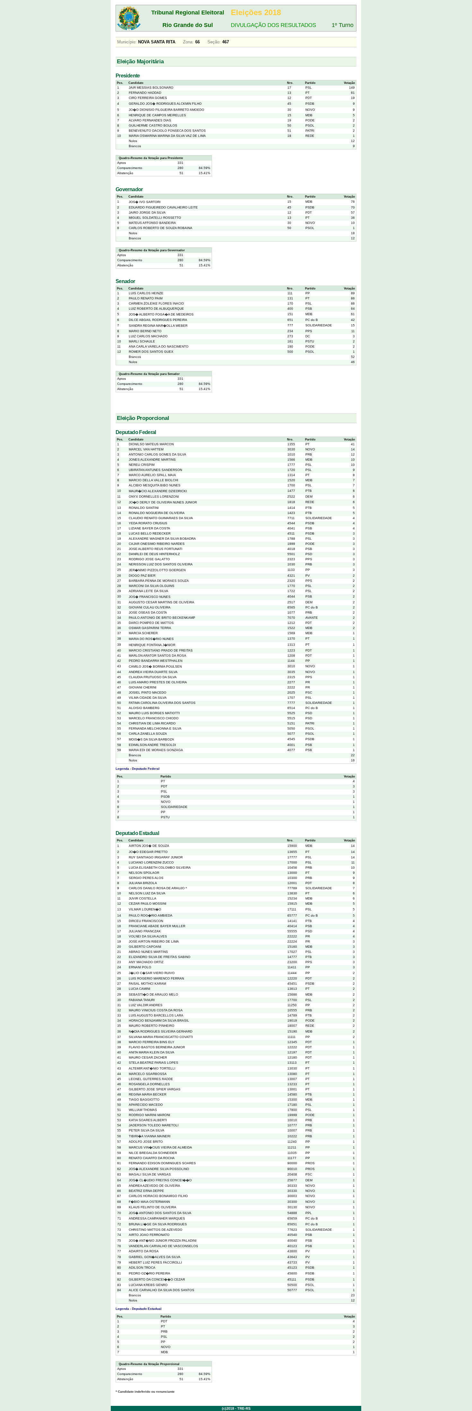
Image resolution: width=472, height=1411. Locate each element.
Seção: (214, 42)
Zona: (188, 42)
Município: (126, 42)
